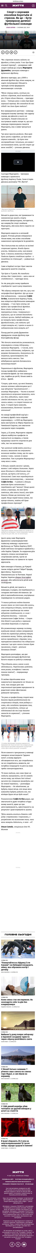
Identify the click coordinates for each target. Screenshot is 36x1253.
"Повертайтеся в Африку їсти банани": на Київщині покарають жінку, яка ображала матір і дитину (17, 966)
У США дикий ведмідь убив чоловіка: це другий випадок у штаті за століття (16, 1108)
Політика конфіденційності (24, 1179)
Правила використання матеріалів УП (18, 1181)
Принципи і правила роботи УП (13, 1184)
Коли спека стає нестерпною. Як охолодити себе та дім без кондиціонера (17, 1002)
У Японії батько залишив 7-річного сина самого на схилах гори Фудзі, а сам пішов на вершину (16, 1072)
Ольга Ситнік (10, 27)
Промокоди (29, 1184)
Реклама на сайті (8, 1179)
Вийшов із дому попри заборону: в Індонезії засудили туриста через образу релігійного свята (17, 1036)
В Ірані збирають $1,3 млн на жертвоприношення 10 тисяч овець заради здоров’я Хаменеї (16, 1143)
